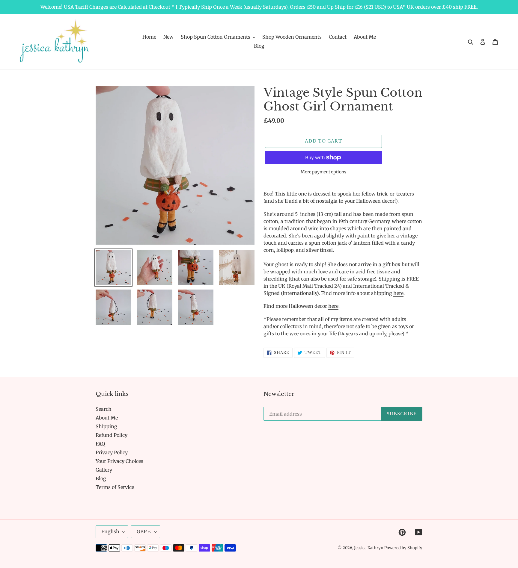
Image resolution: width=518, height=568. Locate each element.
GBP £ (144, 531)
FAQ (100, 444)
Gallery (104, 470)
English (110, 531)
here (398, 293)
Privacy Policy (112, 452)
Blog (101, 478)
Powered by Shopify (403, 547)
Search (104, 409)
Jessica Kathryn (369, 547)
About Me (107, 418)
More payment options (323, 172)
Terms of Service (115, 487)
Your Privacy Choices (119, 461)
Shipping (106, 426)
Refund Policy (111, 435)
